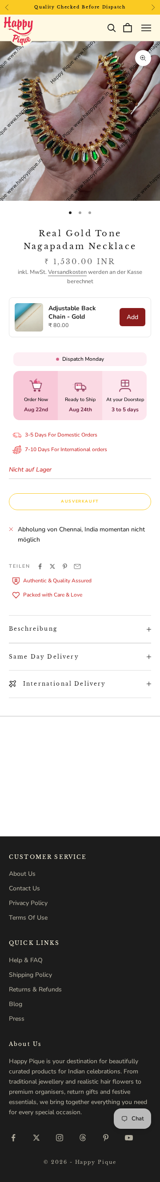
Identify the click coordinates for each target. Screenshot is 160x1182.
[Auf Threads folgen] (82, 1137)
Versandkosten (67, 272)
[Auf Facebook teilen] (40, 566)
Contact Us (24, 888)
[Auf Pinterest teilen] (64, 566)
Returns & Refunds (35, 989)
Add (132, 317)
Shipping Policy (30, 975)
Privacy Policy (28, 903)
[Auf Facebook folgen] (13, 1137)
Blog (15, 1004)
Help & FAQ (26, 960)
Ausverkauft (80, 501)
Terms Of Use (28, 917)
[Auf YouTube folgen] (128, 1137)
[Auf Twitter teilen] (52, 566)
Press (16, 1018)
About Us (22, 874)
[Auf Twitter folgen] (36, 1137)
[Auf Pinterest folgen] (105, 1137)
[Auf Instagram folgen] (59, 1137)
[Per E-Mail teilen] (77, 566)
